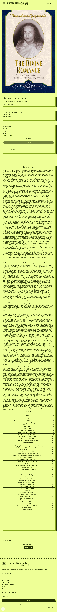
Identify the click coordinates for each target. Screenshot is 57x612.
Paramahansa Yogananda (9, 104)
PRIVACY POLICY (6, 580)
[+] (11, 134)
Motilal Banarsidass (9, 604)
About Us (4, 586)
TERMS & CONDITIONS (7, 578)
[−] (4, 134)
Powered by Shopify (20, 604)
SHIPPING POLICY (6, 582)
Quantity (5, 131)
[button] (51, 3)
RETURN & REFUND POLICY (8, 584)
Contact (3, 588)
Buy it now (29, 142)
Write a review (28, 547)
